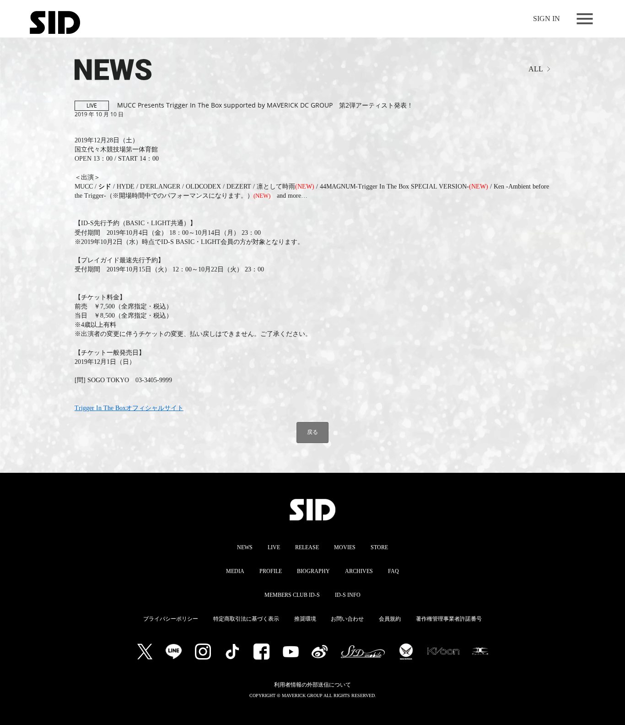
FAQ (393, 571)
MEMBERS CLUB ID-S (292, 595)
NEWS (245, 547)
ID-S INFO (348, 595)
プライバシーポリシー (170, 619)
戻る (312, 432)
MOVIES (345, 547)
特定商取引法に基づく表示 (246, 619)
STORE (379, 547)
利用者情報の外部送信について (312, 684)
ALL (535, 69)
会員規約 (390, 619)
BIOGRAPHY (313, 571)
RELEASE (307, 547)
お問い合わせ (347, 619)
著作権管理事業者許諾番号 (449, 619)
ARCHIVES (359, 571)
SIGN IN (546, 18)
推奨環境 (305, 619)
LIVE (274, 547)
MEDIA (235, 571)
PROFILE (270, 571)
